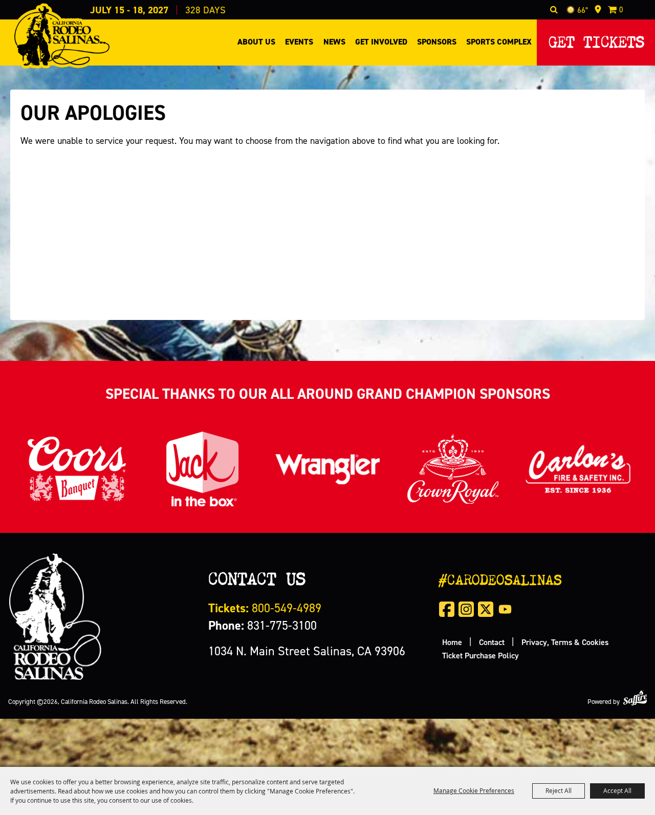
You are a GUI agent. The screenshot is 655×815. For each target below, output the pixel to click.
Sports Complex (499, 41)
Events (299, 41)
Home (452, 642)
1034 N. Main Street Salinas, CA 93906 (306, 651)
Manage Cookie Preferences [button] (473, 790)
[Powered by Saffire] (635, 697)
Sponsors (436, 41)
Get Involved (381, 41)
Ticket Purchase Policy (480, 655)
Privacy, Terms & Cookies (564, 642)
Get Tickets (596, 39)
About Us (256, 41)
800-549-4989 (264, 607)
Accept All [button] (617, 790)
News (334, 41)
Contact (492, 642)
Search (554, 9)
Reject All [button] (558, 790)
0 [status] (621, 9)
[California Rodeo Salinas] (62, 36)
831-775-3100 (262, 625)
